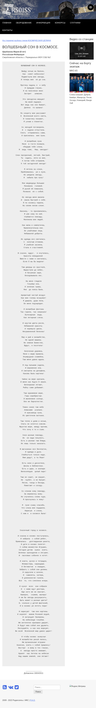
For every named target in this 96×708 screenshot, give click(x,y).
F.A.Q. (32, 700)
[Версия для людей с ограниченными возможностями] (91, 7)
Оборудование (24, 23)
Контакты (7, 30)
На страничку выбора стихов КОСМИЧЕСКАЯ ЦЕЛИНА (26, 41)
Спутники (75, 23)
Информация (43, 23)
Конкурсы (60, 23)
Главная (6, 23)
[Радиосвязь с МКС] (16, 15)
